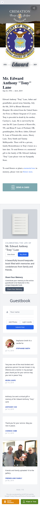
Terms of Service (26, 496)
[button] (20, 453)
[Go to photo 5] (22, 465)
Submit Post (20, 327)
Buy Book (23, 254)
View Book (11, 254)
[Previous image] (5, 453)
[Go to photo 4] (21, 465)
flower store (27, 171)
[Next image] (35, 453)
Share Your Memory (14, 289)
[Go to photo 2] (18, 465)
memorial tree (29, 168)
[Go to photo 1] (17, 465)
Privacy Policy (14, 496)
